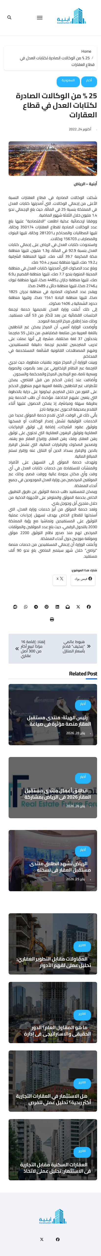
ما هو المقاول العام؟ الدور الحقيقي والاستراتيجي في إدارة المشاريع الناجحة (57, 1034)
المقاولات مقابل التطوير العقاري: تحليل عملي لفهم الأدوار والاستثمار (53, 965)
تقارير (82, 945)
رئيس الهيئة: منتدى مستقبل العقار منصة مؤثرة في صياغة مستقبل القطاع (59, 724)
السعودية (68, 80)
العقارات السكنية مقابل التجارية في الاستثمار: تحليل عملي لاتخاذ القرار (55, 1171)
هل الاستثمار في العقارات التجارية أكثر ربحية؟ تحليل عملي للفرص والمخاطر (53, 1102)
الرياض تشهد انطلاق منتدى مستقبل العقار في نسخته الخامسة (60, 870)
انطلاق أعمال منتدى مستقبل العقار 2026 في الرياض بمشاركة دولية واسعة (58, 797)
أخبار (89, 80)
